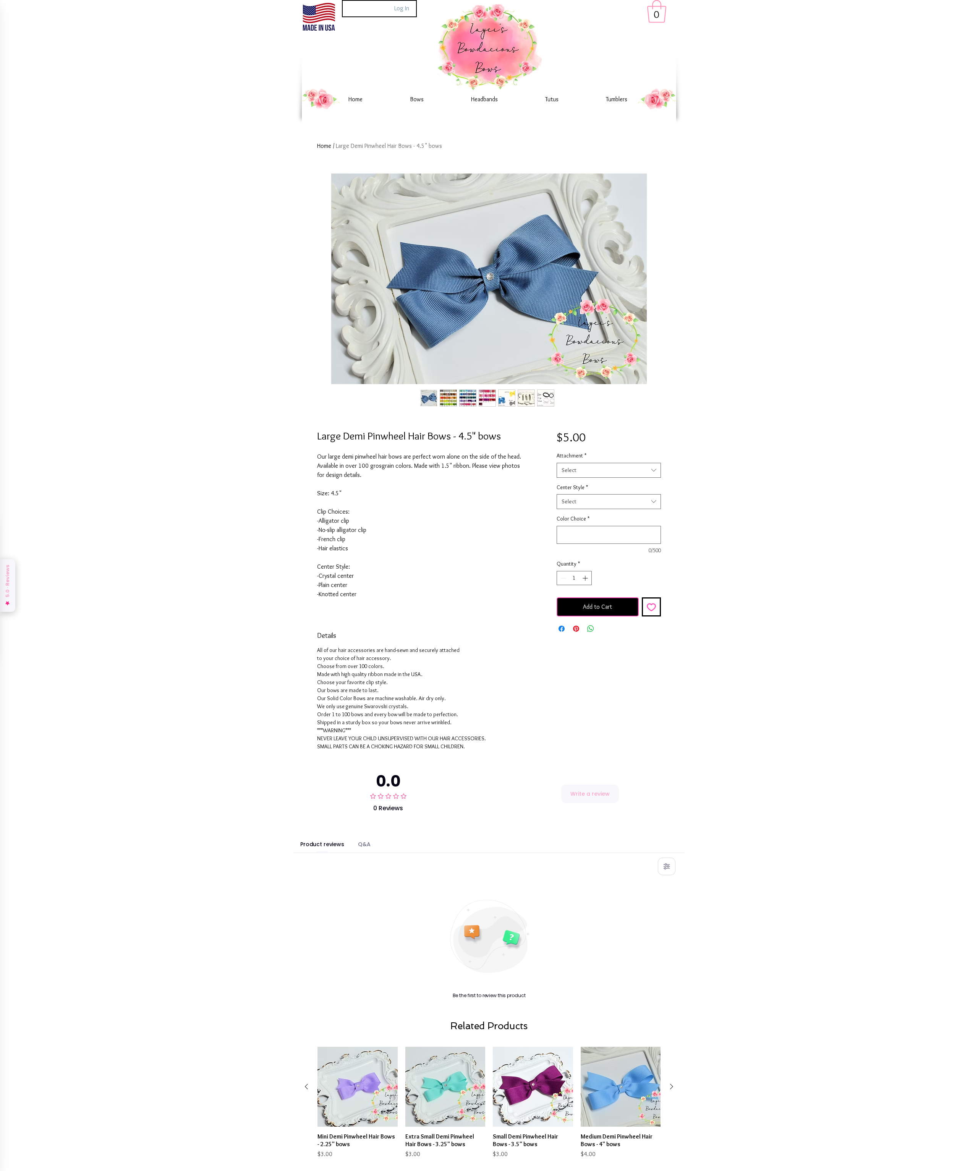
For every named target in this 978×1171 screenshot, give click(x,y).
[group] (489, 1103)
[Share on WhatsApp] (590, 628)
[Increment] (586, 578)
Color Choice (573, 518)
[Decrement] (562, 578)
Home (324, 145)
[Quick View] (357, 1087)
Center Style (572, 487)
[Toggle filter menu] (666, 866)
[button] (656, 11)
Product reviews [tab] (322, 844)
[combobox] (609, 470)
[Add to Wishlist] (651, 606)
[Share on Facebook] (561, 628)
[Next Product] (671, 1086)
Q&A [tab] (364, 844)
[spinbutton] (574, 578)
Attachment (571, 455)
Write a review (590, 794)
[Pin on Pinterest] (576, 628)
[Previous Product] (306, 1086)
